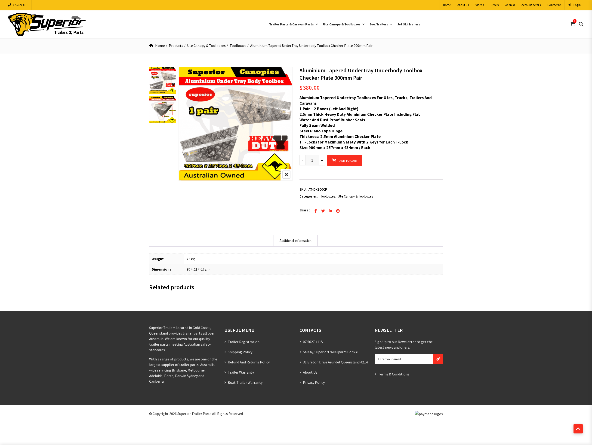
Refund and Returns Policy (249, 362)
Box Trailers (379, 24)
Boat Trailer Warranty (245, 382)
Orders (494, 5)
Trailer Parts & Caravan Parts (291, 24)
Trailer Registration (243, 341)
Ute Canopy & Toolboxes (342, 24)
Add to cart (348, 160)
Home (447, 5)
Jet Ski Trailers (408, 24)
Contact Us (554, 5)
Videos (479, 5)
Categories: (308, 196)
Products (176, 45)
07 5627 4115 (20, 5)
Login (577, 5)
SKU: (303, 189)
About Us (463, 5)
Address (510, 5)
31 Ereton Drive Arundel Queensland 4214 (335, 362)
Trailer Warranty (241, 372)
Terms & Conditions (393, 374)
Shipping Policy (240, 352)
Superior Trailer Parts (194, 413)
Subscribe (438, 359)
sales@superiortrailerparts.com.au (331, 352)
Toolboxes (238, 45)
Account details (531, 5)
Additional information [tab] (295, 240)
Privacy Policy (314, 382)
